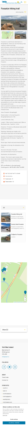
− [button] (25, 300)
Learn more (5, 415)
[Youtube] (9, 367)
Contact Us (5, 380)
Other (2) (5, 330)
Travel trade (5, 377)
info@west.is (5, 356)
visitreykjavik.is (7, 396)
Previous (1, 35)
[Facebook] (4, 367)
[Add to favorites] (21, 12)
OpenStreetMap (19, 302)
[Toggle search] (21, 2)
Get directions (9, 176)
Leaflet (15, 302)
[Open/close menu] (24, 2)
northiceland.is (7, 393)
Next (26, 35)
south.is (5, 388)
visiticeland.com (7, 402)
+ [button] (25, 298)
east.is (5, 390)
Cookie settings (14, 419)
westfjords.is (6, 399)
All (4, 207)
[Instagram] (15, 367)
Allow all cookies (14, 422)
